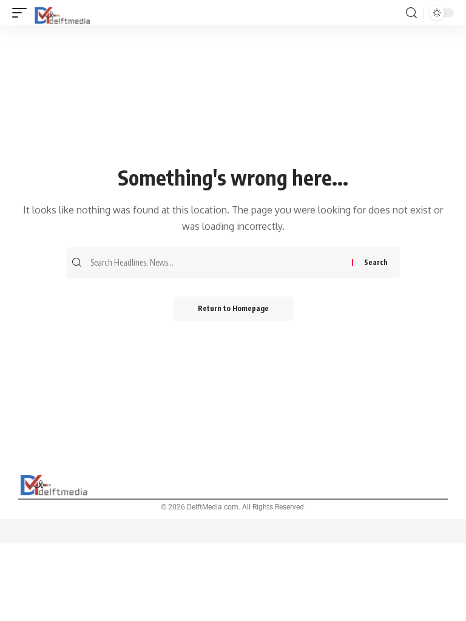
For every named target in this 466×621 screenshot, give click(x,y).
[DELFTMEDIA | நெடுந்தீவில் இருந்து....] (63, 12)
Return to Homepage (233, 308)
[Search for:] (219, 262)
